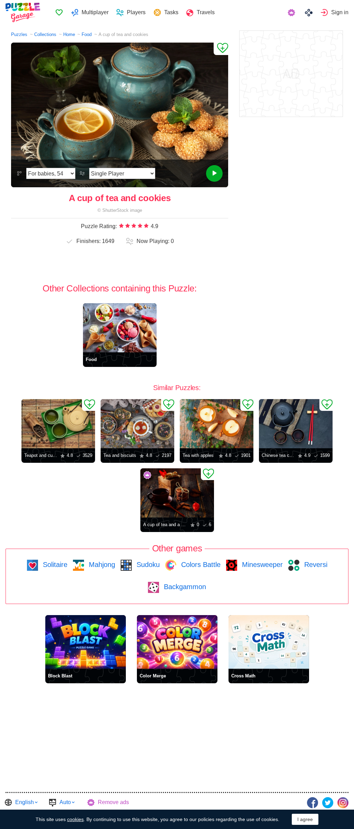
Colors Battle (200, 564)
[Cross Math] (269, 642)
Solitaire (54, 564)
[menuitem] (59, 12)
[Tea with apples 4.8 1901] (216, 423)
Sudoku (147, 564)
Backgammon (184, 587)
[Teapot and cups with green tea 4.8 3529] (58, 423)
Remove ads (113, 802)
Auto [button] (65, 802)
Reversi (314, 564)
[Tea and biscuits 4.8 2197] (137, 423)
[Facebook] (312, 802)
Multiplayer (95, 12)
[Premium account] (292, 12)
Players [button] (136, 12)
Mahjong (101, 564)
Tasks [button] (171, 12)
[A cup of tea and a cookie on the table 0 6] (177, 492)
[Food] (120, 327)
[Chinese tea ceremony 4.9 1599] (296, 423)
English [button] (24, 802)
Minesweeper (261, 564)
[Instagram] (342, 802)
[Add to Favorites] (221, 49)
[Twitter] (327, 802)
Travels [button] (206, 12)
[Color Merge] (177, 642)
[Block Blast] (85, 642)
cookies (75, 819)
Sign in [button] (339, 12)
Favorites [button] (59, 12)
